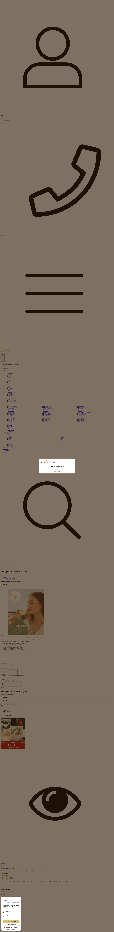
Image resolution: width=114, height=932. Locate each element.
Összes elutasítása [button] (11, 924)
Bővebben (10, 907)
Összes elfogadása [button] (11, 921)
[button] (11, 927)
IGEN (58, 471)
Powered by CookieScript (11, 929)
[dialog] (11, 914)
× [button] (19, 898)
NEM (55, 471)
